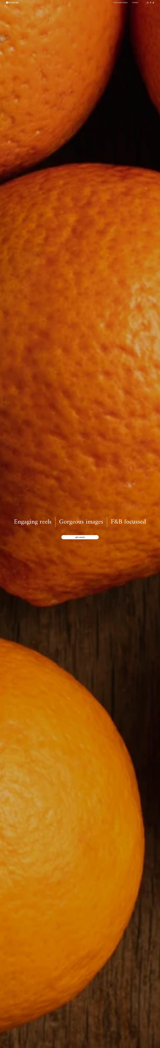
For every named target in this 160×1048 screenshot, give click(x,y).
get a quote (80, 537)
